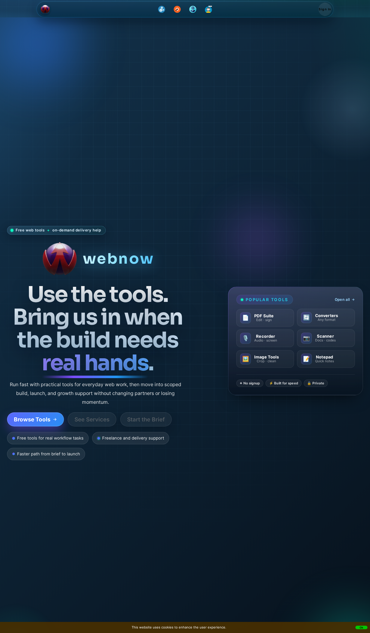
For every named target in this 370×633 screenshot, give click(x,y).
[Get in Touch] (208, 9)
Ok (361, 627)
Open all (342, 299)
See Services (92, 419)
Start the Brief (146, 419)
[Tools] (177, 9)
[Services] (161, 9)
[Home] (45, 9)
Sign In (325, 9)
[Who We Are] (192, 9)
